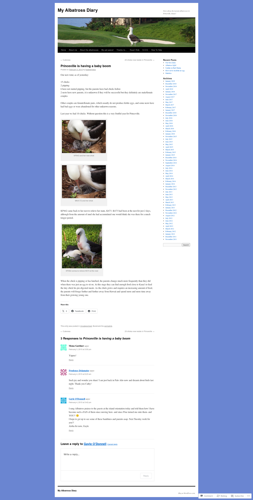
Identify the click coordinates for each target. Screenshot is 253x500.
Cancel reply (112, 444)
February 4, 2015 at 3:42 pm (80, 402)
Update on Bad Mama (173, 68)
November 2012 (171, 213)
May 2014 (169, 173)
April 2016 (169, 126)
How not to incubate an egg (175, 70)
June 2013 (169, 194)
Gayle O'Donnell (77, 398)
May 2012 (169, 223)
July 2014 (168, 168)
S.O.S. (145, 49)
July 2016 (168, 118)
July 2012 (168, 218)
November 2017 (171, 94)
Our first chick (170, 62)
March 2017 (169, 105)
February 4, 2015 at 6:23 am (80, 374)
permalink (108, 326)
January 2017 (170, 110)
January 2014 (170, 184)
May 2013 (169, 197)
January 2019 (170, 81)
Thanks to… (122, 49)
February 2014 (170, 181)
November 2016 (171, 115)
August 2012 (170, 215)
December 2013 (170, 186)
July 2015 (168, 139)
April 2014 (169, 176)
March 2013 (169, 202)
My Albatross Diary (78, 10)
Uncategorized (86, 326)
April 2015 (169, 147)
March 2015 (169, 149)
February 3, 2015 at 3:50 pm (80, 349)
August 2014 (170, 165)
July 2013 (168, 192)
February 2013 (170, 205)
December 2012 (170, 210)
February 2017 (170, 107)
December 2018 (170, 83)
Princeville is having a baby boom (86, 66)
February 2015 (170, 152)
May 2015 (169, 144)
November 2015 (171, 136)
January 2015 (170, 155)
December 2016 (170, 112)
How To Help (156, 49)
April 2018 (169, 89)
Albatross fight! (170, 65)
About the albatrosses (89, 49)
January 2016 (170, 134)
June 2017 (169, 99)
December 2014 (170, 157)
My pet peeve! (107, 49)
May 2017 (169, 102)
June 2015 (169, 141)
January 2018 (170, 91)
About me (73, 49)
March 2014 (169, 178)
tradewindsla (91, 69)
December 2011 (170, 236)
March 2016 (169, 128)
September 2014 (171, 163)
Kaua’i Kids (135, 49)
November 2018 (171, 86)
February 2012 (170, 231)
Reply (71, 360)
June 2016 (169, 120)
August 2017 (170, 97)
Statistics (168, 73)
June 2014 (169, 170)
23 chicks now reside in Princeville (139, 60)
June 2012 (169, 221)
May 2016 (169, 123)
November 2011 (171, 239)
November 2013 (171, 189)
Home (63, 49)
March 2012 (169, 228)
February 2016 (170, 131)
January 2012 (170, 234)
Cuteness (65, 60)
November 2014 (171, 160)
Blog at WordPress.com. (186, 493)
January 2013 (170, 207)
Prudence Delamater (79, 370)
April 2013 (169, 199)
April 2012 (169, 226)
